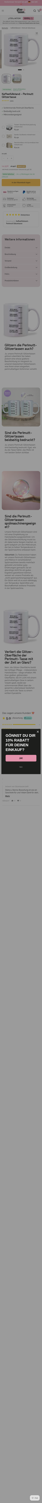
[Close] (38, 732)
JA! (21, 758)
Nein (21, 767)
